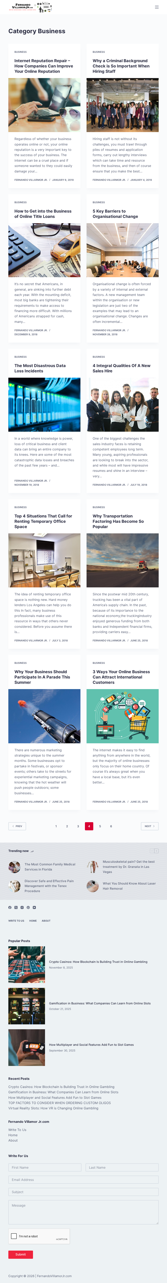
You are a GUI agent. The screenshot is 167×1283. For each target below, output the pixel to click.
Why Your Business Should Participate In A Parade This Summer (42, 677)
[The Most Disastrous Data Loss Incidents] (44, 405)
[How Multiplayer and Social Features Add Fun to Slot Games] (26, 1047)
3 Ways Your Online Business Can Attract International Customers (121, 677)
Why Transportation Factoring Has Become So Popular (118, 521)
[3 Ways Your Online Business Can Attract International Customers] (123, 716)
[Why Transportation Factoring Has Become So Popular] (123, 560)
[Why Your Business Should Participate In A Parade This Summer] (44, 716)
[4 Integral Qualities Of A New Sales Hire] (123, 405)
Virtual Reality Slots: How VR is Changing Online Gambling (53, 1108)
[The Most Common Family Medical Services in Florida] (14, 867)
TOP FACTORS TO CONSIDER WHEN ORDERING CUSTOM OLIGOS (59, 1103)
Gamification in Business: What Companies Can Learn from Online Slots (100, 1003)
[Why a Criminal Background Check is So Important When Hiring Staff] (123, 105)
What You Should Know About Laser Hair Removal (129, 885)
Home (33, 920)
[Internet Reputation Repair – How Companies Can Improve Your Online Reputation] (44, 105)
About (46, 920)
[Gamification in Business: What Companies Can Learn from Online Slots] (26, 1006)
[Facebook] (9, 907)
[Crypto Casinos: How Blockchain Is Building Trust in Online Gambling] (26, 964)
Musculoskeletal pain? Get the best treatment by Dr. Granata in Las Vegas (129, 867)
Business (20, 51)
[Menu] (157, 7)
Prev (19, 826)
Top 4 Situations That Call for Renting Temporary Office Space (43, 521)
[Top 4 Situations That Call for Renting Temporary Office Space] (44, 560)
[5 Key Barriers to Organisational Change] (123, 250)
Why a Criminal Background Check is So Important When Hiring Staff (121, 66)
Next (148, 826)
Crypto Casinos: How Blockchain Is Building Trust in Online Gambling (98, 961)
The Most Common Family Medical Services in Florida (50, 866)
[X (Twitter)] (16, 907)
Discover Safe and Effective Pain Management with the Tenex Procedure (49, 886)
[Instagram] (22, 907)
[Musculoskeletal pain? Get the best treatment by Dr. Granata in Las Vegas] (93, 867)
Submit (20, 1254)
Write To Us (16, 920)
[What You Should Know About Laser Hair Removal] (93, 886)
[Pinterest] (28, 907)
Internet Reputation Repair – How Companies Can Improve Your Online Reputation (43, 66)
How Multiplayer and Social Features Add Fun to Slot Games (91, 1044)
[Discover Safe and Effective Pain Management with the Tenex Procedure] (14, 886)
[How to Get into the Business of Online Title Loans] (44, 250)
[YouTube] (34, 907)
